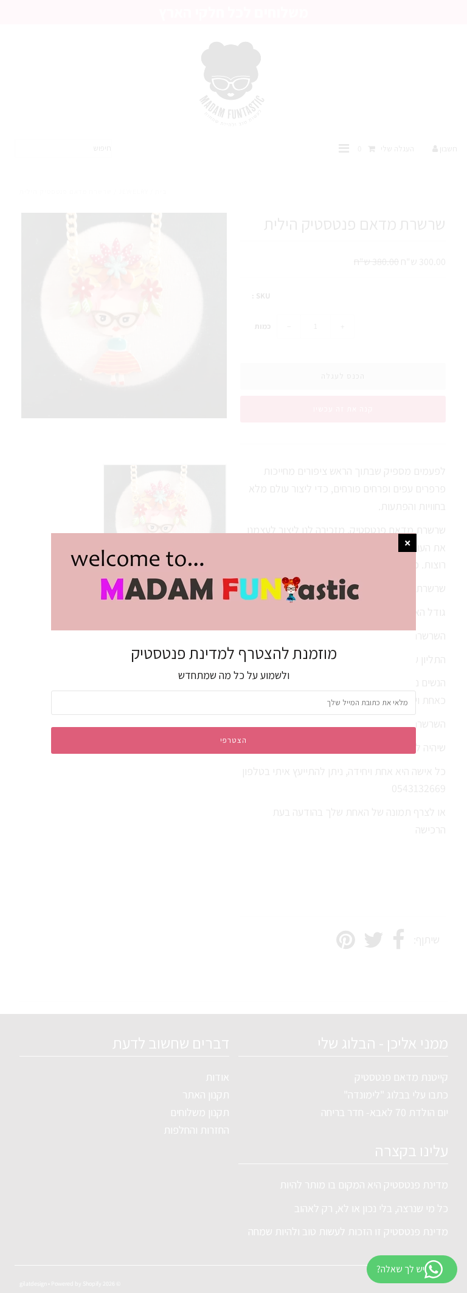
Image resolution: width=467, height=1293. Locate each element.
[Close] (407, 543)
